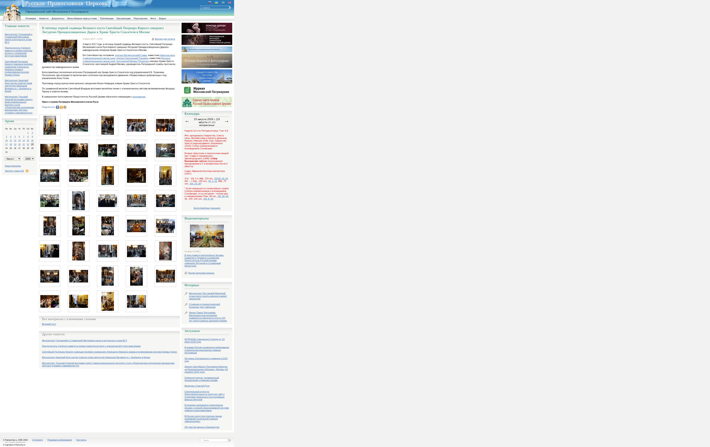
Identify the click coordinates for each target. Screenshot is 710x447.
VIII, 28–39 (223, 196)
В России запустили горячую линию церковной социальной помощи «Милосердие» (203, 419)
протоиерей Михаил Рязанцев (132, 61)
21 (24, 144)
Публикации (106, 18)
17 (6, 144)
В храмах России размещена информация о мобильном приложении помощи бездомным (207, 350)
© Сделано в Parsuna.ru (14, 445)
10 (6, 140)
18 (11, 144)
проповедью (138, 96)
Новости (43, 18)
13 (19, 140)
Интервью (192, 285)
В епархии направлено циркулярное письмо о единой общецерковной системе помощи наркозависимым (207, 408)
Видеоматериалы (197, 218)
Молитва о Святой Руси (197, 386)
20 (19, 144)
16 (32, 140)
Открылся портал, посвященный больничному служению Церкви (202, 379)
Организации (123, 18)
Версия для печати (165, 39)
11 (11, 140)
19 (15, 144)
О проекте (37, 440)
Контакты (81, 440)
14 (24, 140)
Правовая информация (59, 440)
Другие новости (53, 334)
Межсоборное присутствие (82, 18)
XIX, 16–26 (195, 183)
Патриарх (31, 18)
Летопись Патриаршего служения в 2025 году (206, 359)
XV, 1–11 (212, 181)
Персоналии (140, 18)
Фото (153, 18)
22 (28, 144)
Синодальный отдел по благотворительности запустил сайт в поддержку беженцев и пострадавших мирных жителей (204, 395)
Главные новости (17, 26)
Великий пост (49, 324)
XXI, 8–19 (208, 199)
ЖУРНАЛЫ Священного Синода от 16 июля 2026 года (205, 340)
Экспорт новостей (14, 171)
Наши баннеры (13, 166)
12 (15, 140)
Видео (162, 18)
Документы (58, 18)
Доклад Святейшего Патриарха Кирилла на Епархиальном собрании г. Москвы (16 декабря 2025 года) (206, 369)
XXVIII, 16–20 (221, 178)
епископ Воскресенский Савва (131, 55)
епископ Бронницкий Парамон (132, 58)
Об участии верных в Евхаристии (202, 427)
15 (28, 140)
